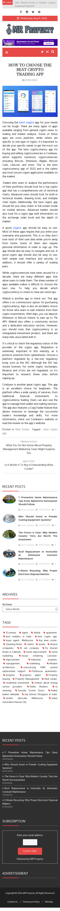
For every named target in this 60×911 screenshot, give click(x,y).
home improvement (36, 651)
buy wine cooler (48, 640)
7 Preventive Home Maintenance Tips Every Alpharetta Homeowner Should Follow (37, 501)
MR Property (36, 859)
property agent (32, 675)
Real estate (50, 678)
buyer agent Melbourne (19, 640)
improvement (13, 659)
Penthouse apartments (44, 671)
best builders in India (18, 636)
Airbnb (37, 632)
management (13, 663)
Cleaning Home (14, 644)
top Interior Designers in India (41, 694)
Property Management (27, 678)
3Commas (11, 632)
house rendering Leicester (39, 655)
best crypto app (47, 636)
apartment (51, 632)
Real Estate (22, 429)
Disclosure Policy (31, 901)
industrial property (44, 659)
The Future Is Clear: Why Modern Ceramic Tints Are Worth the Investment (37, 536)
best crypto (26, 122)
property (10, 675)
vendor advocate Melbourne (24, 698)
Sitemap (49, 901)
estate (42, 644)
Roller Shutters (39, 686)
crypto (17, 227)
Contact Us (12, 901)
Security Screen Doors (31, 690)
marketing (34, 663)
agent (25, 632)
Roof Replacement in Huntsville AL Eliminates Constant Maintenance (37, 555)
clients (30, 644)
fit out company (29, 648)
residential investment (17, 682)
